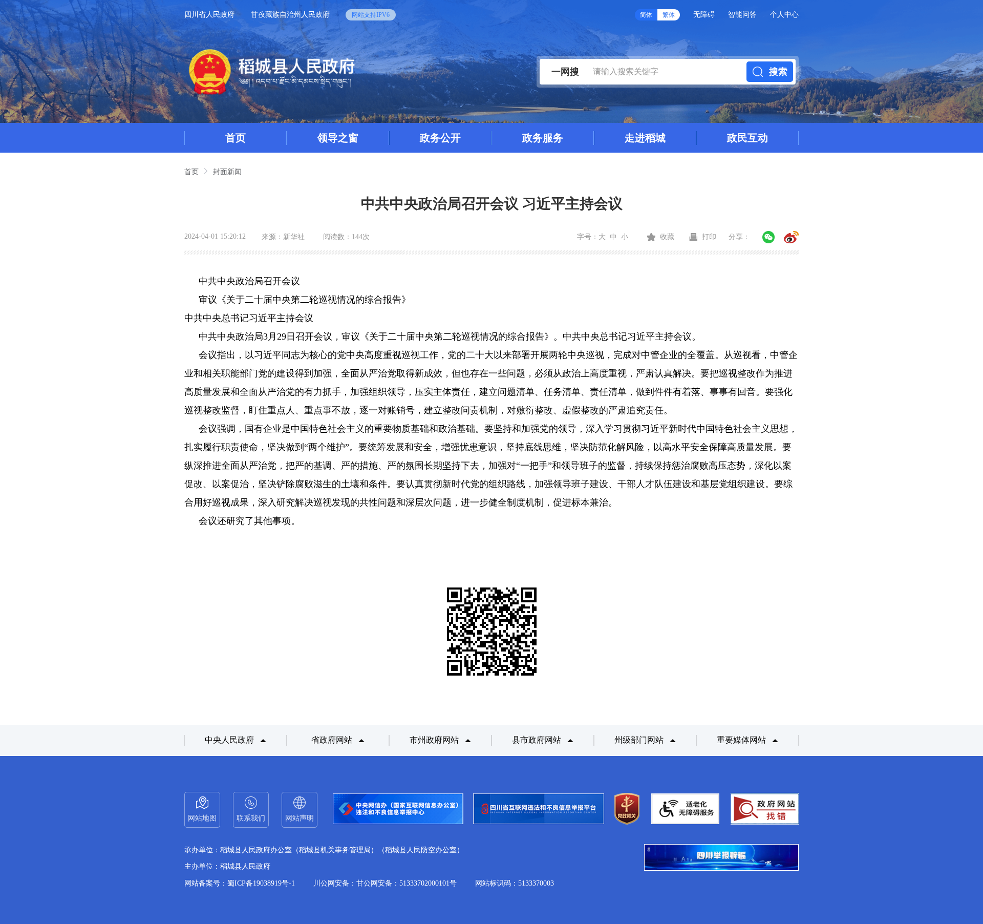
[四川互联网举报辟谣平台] (721, 858)
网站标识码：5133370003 (514, 883)
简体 (646, 14)
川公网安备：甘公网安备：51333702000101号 (385, 883)
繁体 (669, 14)
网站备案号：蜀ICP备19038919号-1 (239, 883)
